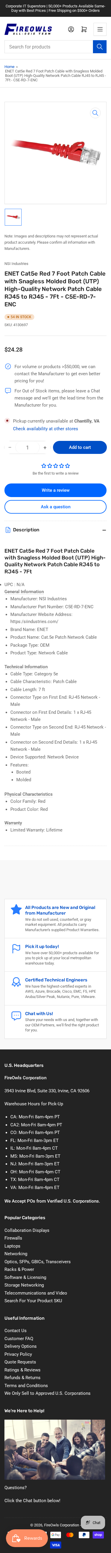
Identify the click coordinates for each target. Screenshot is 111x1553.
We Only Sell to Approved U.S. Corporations (47, 1393)
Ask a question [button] (55, 506)
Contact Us (15, 1330)
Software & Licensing (25, 1277)
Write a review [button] (56, 490)
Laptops (12, 1246)
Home (9, 66)
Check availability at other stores (45, 428)
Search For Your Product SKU (33, 1300)
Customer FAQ (18, 1338)
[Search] (99, 47)
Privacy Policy (18, 1354)
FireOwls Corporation (61, 1525)
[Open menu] (100, 29)
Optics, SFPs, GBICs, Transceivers (37, 1261)
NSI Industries (16, 263)
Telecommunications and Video (35, 1293)
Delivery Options (20, 1346)
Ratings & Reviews (22, 1370)
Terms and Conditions (26, 1385)
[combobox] (55, 46)
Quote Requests (20, 1362)
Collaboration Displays (26, 1230)
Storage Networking (24, 1285)
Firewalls (13, 1238)
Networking (15, 1253)
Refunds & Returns (22, 1377)
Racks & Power (19, 1269)
